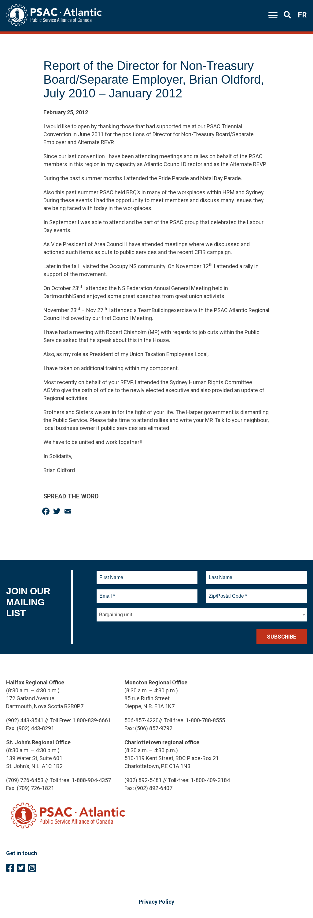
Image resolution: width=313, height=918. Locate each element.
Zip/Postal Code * (227, 592)
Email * (106, 592)
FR (302, 15)
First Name (111, 574)
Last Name (220, 574)
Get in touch (21, 853)
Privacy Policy (156, 901)
